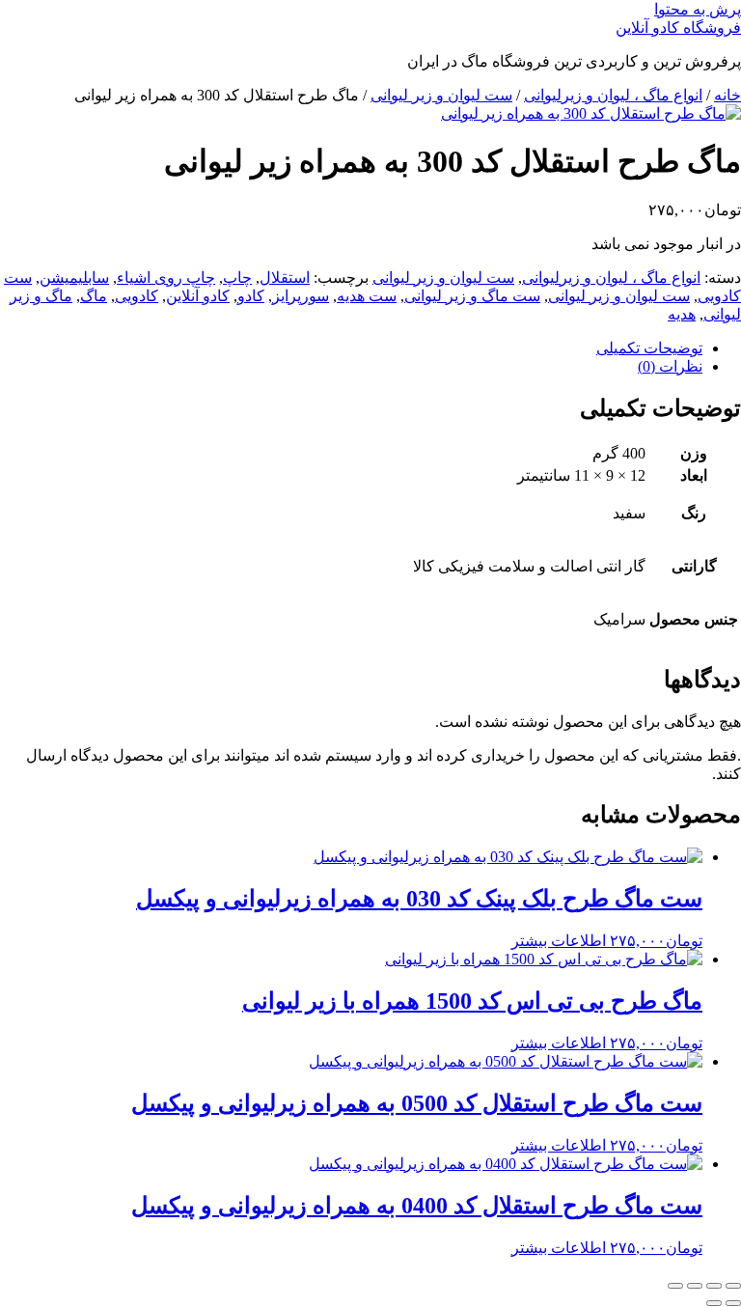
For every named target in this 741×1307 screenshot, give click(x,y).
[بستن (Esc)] (675, 1286)
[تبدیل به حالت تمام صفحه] (714, 1286)
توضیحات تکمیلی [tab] (649, 348)
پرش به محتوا (697, 9)
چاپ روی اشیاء (166, 277)
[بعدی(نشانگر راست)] (714, 1303)
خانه (727, 95)
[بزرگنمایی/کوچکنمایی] (733, 1286)
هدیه (682, 314)
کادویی (136, 296)
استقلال (285, 277)
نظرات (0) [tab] (670, 366)
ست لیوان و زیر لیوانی (441, 95)
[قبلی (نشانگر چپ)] (733, 1303)
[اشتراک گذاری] (694, 1286)
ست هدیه (367, 296)
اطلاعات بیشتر (558, 940)
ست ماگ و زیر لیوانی (472, 296)
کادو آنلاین (198, 296)
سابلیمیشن (74, 277)
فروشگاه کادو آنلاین (678, 27)
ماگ (93, 296)
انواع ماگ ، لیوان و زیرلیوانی (613, 95)
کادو (250, 296)
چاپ (237, 277)
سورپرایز (300, 296)
